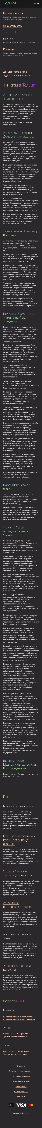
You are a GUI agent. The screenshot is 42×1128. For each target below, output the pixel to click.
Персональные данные (21, 1076)
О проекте (21, 1066)
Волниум (10, 3)
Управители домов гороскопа (15, 1054)
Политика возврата (21, 1081)
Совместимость (12, 26)
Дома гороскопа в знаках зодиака (16, 1051)
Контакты (21, 1097)
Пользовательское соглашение (21, 1071)
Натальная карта (13, 13)
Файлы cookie (21, 1086)
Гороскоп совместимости (20, 806)
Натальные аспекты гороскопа (15, 1034)
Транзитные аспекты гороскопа (15, 1037)
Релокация (9, 49)
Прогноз (8, 38)
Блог (6, 797)
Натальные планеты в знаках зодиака (18, 1016)
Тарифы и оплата (21, 1091)
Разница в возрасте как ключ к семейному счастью (19, 840)
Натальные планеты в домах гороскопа (19, 1019)
